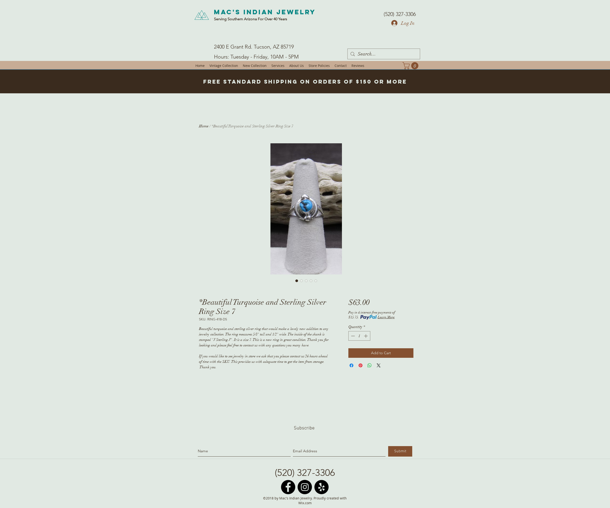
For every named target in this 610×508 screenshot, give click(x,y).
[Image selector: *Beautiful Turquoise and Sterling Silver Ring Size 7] (296, 280)
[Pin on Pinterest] (360, 365)
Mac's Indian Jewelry (265, 12)
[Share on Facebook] (351, 365)
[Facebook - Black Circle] (288, 487)
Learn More (386, 317)
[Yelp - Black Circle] (321, 487)
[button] (411, 65)
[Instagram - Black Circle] (305, 487)
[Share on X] (378, 365)
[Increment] (366, 335)
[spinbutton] (359, 335)
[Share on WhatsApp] (369, 365)
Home (203, 126)
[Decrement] (352, 335)
